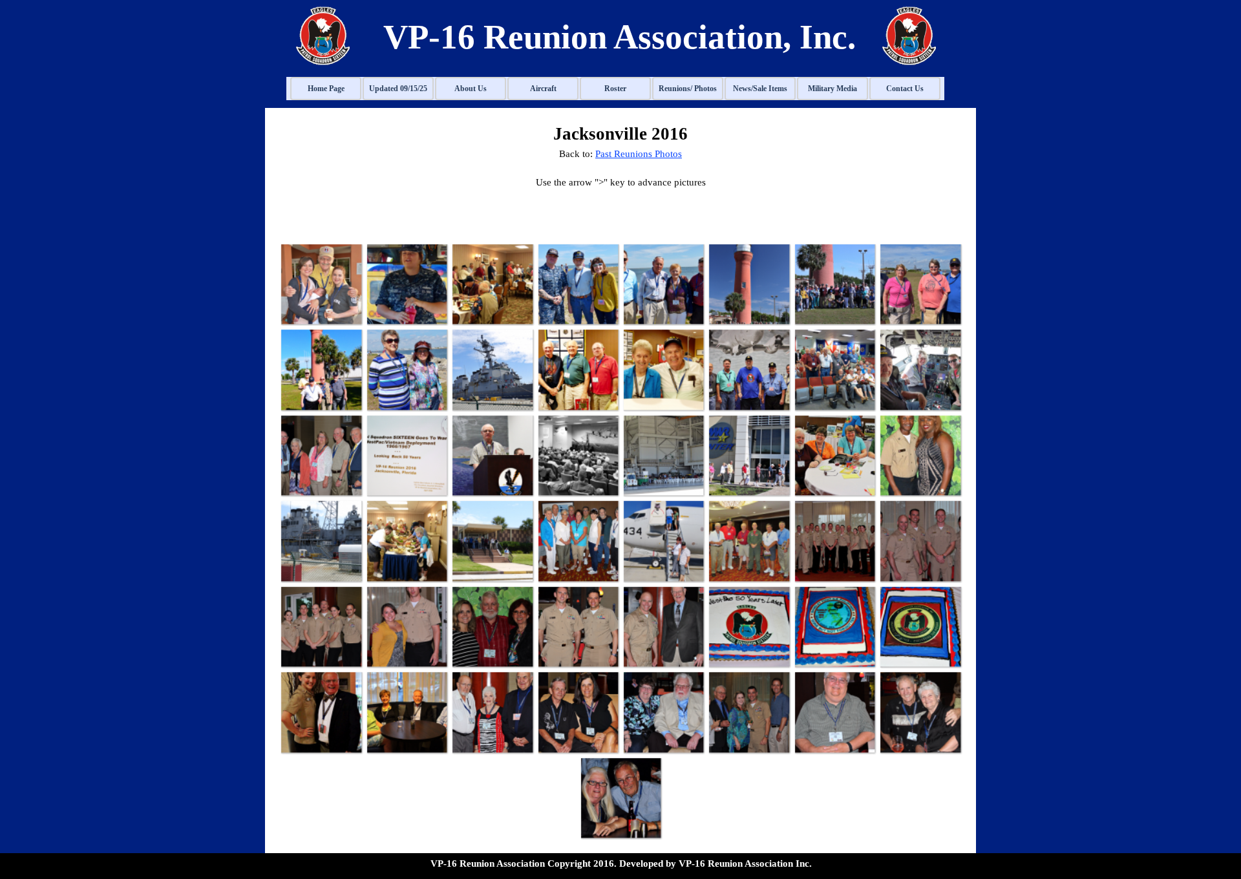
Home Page (326, 88)
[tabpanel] (616, 37)
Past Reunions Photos (638, 154)
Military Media (832, 88)
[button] (320, 283)
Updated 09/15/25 (398, 88)
